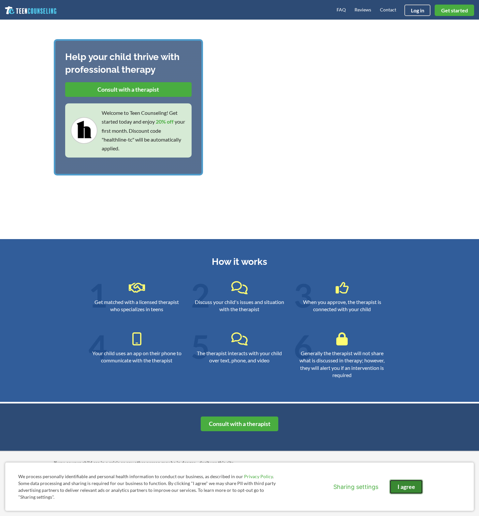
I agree (406, 486)
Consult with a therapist (128, 89)
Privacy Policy (258, 476)
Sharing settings (355, 486)
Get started (454, 10)
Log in (417, 10)
